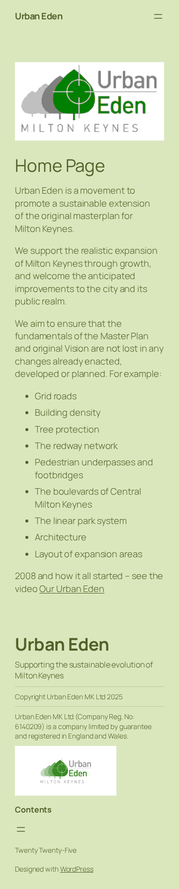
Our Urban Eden (71, 588)
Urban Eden (38, 16)
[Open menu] (158, 16)
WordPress (76, 869)
